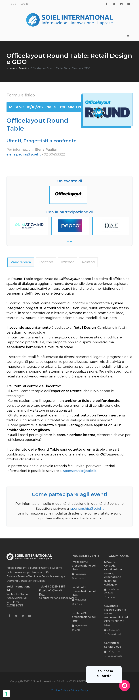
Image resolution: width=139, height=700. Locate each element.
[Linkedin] (121, 4)
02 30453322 (54, 154)
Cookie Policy (59, 690)
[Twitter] (114, 4)
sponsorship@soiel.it (79, 471)
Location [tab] (46, 262)
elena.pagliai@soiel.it (24, 154)
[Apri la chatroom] (124, 685)
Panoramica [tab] (20, 262)
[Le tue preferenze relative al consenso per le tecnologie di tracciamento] (6, 693)
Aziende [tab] (67, 262)
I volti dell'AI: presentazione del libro (84, 565)
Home (12, 4)
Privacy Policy (79, 690)
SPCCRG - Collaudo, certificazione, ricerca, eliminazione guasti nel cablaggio (113, 573)
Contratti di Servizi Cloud (112, 644)
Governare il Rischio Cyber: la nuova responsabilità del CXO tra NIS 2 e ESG (116, 615)
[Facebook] (106, 4)
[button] (68, 241)
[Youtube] (128, 4)
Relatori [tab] (88, 262)
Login (24, 4)
